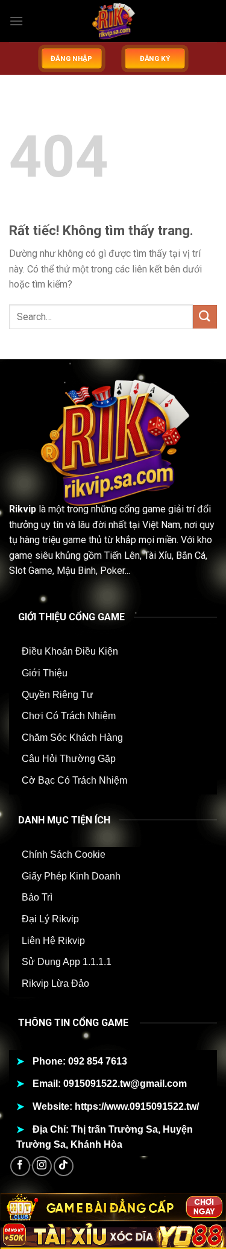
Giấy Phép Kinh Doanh (71, 876)
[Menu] (16, 21)
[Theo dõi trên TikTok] (64, 1166)
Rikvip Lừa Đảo (55, 983)
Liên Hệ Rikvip (53, 941)
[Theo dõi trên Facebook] (20, 1166)
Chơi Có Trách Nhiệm (69, 716)
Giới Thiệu (44, 673)
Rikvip (22, 509)
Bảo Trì (37, 897)
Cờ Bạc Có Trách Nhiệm (74, 780)
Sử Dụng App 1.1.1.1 (66, 962)
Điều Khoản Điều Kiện (70, 651)
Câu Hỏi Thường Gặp (69, 758)
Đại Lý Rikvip (50, 919)
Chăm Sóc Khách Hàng (72, 737)
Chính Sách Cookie (63, 854)
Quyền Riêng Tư (57, 695)
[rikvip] (113, 21)
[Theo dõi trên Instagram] (42, 1166)
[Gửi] (205, 317)
